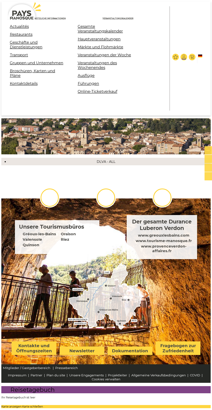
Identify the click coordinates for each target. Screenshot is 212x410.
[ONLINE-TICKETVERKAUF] (208, 150)
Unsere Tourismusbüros (51, 226)
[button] (192, 57)
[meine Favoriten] (175, 57)
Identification (184, 57)
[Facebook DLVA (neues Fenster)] (50, 198)
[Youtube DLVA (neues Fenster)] (162, 198)
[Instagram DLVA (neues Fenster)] (106, 198)
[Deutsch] (200, 59)
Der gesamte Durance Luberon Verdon (162, 224)
